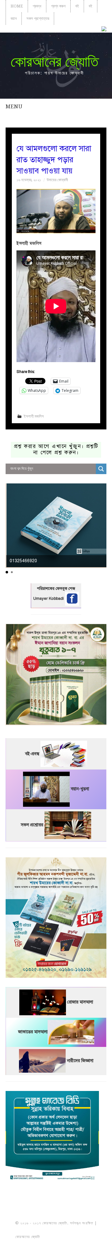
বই (77, 6)
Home (17, 6)
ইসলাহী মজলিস (34, 416)
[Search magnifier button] (101, 469)
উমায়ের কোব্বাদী (57, 179)
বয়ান (14, 18)
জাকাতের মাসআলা (33, 1032)
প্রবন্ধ (37, 6)
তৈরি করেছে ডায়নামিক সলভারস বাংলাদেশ (68, 1237)
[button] (7, 572)
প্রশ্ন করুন (58, 6)
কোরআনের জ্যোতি (54, 61)
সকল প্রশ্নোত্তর (37, 18)
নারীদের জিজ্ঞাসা (80, 1060)
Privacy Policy (56, 1244)
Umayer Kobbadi (49, 598)
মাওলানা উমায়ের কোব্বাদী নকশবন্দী (56, 1230)
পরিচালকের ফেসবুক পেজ (56, 588)
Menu (14, 106)
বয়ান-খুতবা (80, 789)
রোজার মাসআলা (80, 1002)
